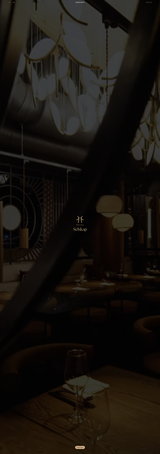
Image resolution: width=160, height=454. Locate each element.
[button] (9, 2)
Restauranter (149, 2)
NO (13, 2)
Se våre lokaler (80, 447)
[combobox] (14, 2)
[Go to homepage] (80, 2)
